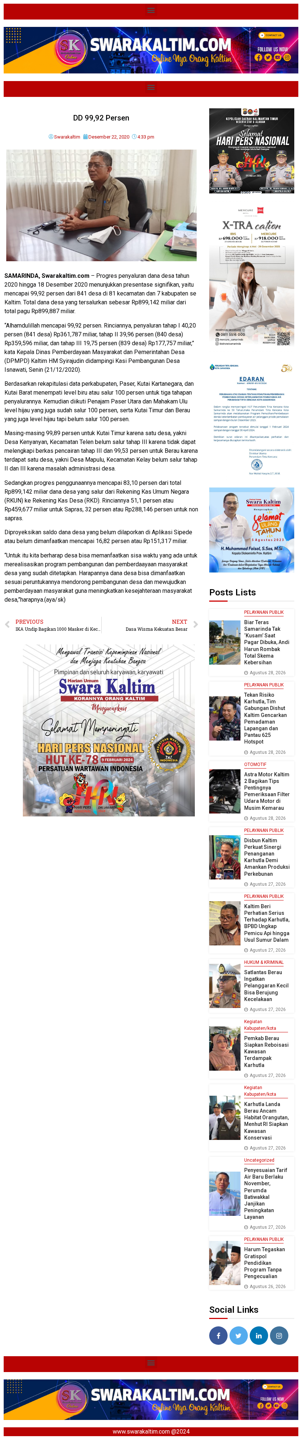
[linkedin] (259, 1335)
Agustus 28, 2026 (268, 672)
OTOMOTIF (255, 764)
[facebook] (218, 1335)
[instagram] (279, 1335)
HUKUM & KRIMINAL (264, 962)
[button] (151, 10)
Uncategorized (259, 1160)
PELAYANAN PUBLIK (264, 612)
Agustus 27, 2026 (268, 884)
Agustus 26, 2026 (268, 1286)
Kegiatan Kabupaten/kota (260, 1025)
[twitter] (238, 1335)
